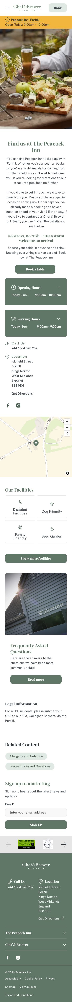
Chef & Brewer (16, 944)
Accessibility (13, 978)
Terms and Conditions (19, 995)
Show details (50, 547)
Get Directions (22, 393)
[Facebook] (7, 405)
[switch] (61, 506)
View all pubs (28, 987)
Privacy (50, 978)
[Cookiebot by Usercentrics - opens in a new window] (50, 425)
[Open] (7, 7)
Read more (36, 679)
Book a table (35, 269)
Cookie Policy (33, 978)
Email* (9, 804)
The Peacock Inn (18, 932)
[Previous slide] (8, 844)
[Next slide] (63, 844)
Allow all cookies (36, 560)
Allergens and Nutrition (26, 756)
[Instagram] (18, 405)
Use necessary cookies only (36, 573)
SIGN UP (36, 825)
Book (58, 7)
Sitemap (10, 987)
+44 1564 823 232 (24, 348)
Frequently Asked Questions (29, 766)
